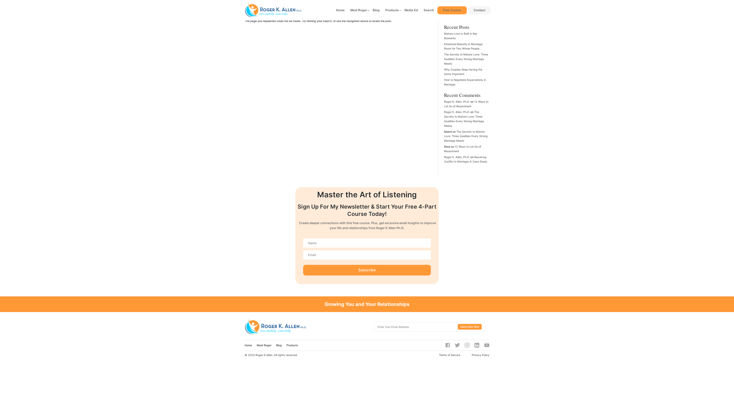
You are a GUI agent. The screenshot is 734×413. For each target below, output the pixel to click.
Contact (479, 10)
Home (340, 10)
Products (392, 10)
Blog (376, 10)
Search (429, 10)
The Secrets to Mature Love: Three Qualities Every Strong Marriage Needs (466, 59)
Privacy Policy (480, 355)
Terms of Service (449, 355)
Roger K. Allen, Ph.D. (457, 101)
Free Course (452, 10)
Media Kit (411, 10)
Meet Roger (358, 10)
